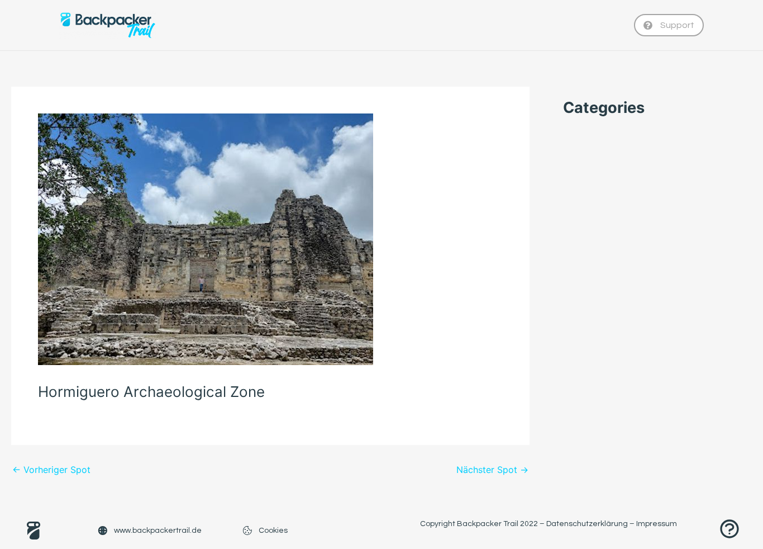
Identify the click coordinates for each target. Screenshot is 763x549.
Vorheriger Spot (51, 469)
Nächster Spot (492, 469)
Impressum (656, 524)
